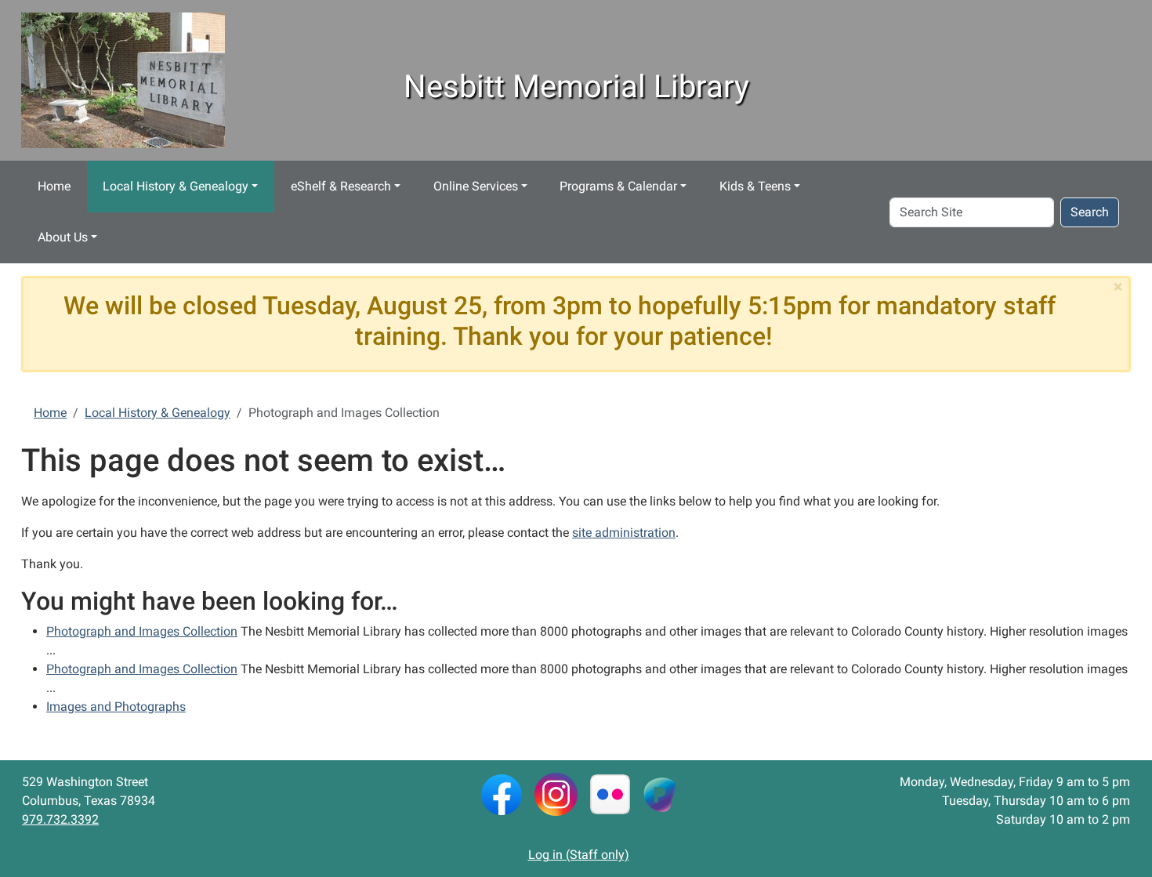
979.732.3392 (60, 819)
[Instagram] (556, 793)
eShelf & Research (341, 186)
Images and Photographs (116, 706)
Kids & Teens (755, 186)
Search (1089, 212)
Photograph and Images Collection (141, 631)
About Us (63, 237)
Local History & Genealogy (175, 186)
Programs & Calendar (618, 186)
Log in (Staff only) (578, 854)
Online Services (475, 186)
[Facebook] (501, 793)
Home (54, 186)
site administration (624, 532)
